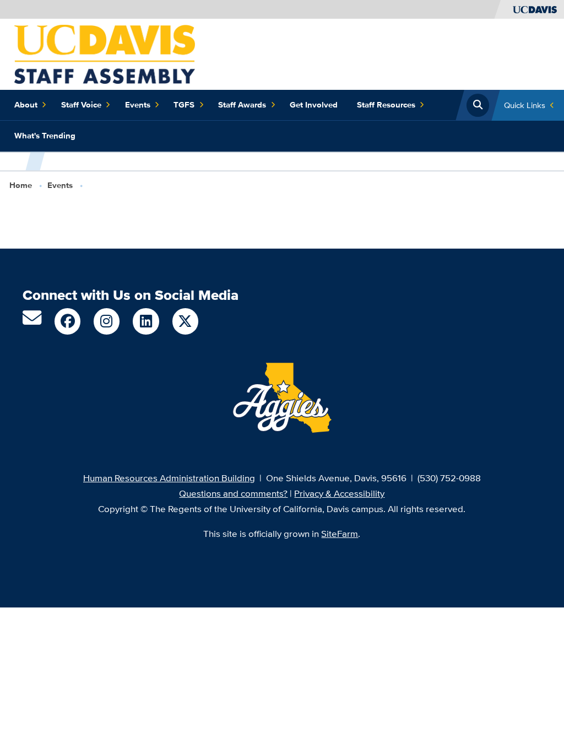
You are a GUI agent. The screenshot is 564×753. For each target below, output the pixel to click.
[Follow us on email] (32, 321)
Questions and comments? (233, 493)
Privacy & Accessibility (339, 493)
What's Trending (44, 136)
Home (20, 185)
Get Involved (314, 105)
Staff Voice (81, 105)
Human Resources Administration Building (169, 478)
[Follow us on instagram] (107, 321)
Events (137, 105)
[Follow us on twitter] (185, 321)
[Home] (104, 53)
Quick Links (524, 105)
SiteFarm (339, 533)
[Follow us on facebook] (67, 321)
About (25, 105)
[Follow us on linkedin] (146, 321)
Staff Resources (386, 105)
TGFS (183, 105)
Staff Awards (242, 105)
